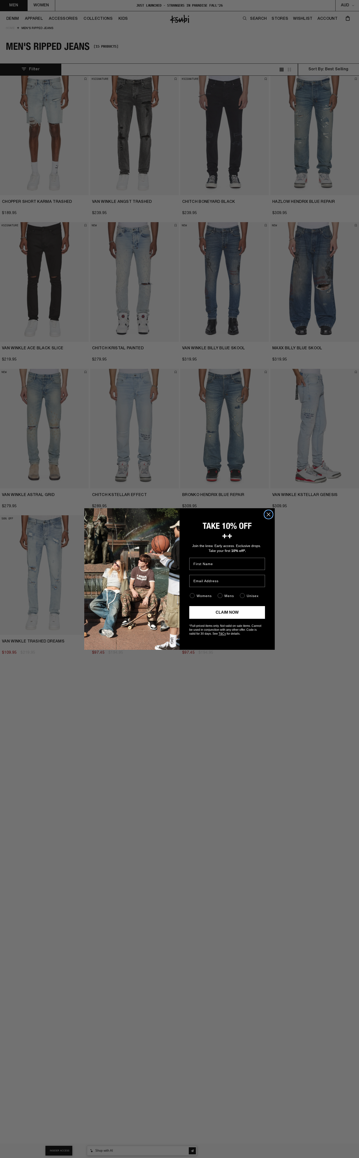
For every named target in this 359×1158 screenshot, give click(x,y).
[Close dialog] (268, 514)
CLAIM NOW (227, 612)
